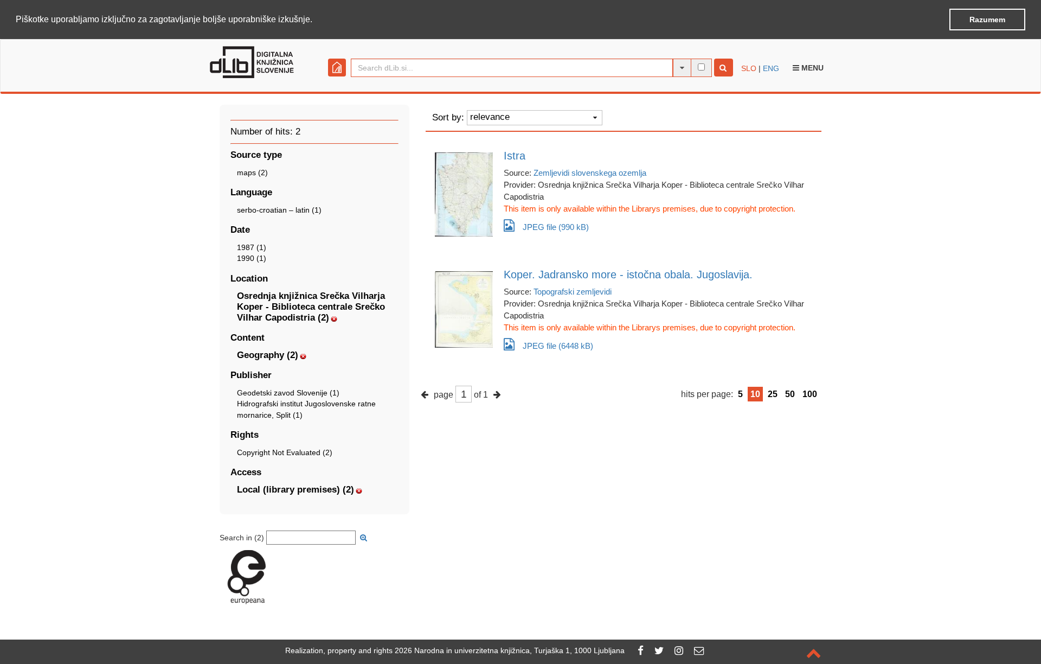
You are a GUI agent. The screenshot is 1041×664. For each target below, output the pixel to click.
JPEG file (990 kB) (556, 227)
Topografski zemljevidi (573, 291)
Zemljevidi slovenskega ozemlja (590, 172)
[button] (316, 20)
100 (809, 394)
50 (790, 394)
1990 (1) (251, 258)
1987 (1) (251, 247)
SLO (748, 68)
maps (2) (252, 172)
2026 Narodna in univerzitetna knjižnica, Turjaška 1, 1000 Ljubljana (510, 650)
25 (772, 394)
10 (755, 394)
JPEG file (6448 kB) (558, 345)
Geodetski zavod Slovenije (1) (288, 392)
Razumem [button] (987, 19)
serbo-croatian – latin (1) (279, 210)
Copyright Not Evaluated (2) (284, 452)
